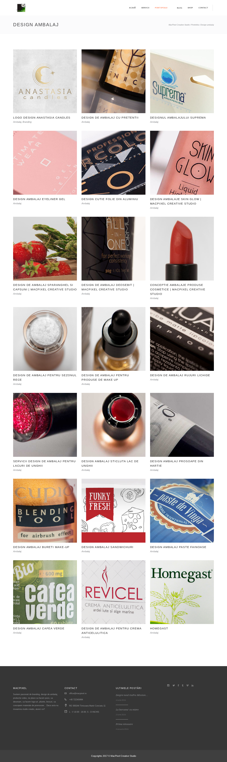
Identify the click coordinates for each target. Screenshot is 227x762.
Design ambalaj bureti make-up (41, 547)
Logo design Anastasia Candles (41, 117)
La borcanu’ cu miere (127, 709)
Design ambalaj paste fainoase (178, 547)
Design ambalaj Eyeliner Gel (39, 199)
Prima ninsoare (124, 724)
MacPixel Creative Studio (179, 25)
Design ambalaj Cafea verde (39, 628)
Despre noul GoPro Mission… (132, 695)
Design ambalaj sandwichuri (107, 547)
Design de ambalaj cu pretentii (110, 117)
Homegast (159, 628)
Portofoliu (195, 25)
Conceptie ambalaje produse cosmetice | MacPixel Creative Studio (177, 289)
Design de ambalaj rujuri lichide (180, 375)
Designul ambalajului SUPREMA (178, 117)
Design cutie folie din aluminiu (110, 199)
